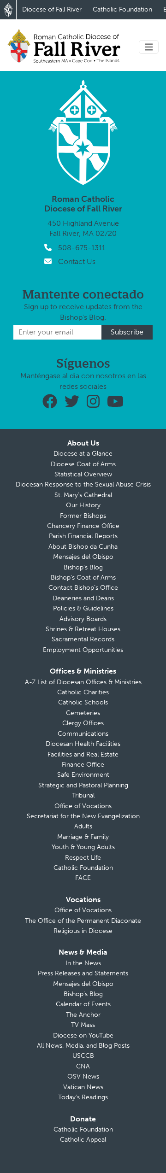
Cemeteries (83, 713)
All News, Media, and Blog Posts (83, 1046)
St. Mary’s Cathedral (83, 495)
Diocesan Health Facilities (83, 744)
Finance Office (83, 764)
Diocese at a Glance (83, 453)
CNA (83, 1066)
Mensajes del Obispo (83, 557)
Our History (83, 505)
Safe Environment (83, 775)
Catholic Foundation (122, 9)
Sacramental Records (83, 639)
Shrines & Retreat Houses (83, 629)
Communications (83, 734)
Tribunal (83, 795)
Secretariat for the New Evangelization (83, 816)
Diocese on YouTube (83, 1035)
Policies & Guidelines (83, 608)
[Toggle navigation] (149, 47)
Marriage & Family (83, 837)
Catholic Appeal (83, 1140)
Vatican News (83, 1087)
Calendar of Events (83, 1004)
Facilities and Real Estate (83, 754)
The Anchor (83, 1015)
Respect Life (83, 858)
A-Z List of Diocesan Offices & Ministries (83, 682)
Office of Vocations (83, 806)
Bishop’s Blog (83, 567)
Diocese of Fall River (52, 9)
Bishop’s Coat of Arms (83, 577)
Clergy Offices (83, 723)
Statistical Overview (83, 474)
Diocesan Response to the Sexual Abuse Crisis (83, 484)
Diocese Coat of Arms (83, 464)
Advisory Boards (83, 619)
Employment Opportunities (83, 650)
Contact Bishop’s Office (83, 588)
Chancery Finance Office (83, 526)
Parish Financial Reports (83, 536)
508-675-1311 (81, 247)
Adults (83, 826)
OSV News (83, 1076)
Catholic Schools (83, 702)
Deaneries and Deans (83, 598)
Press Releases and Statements (83, 973)
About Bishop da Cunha (83, 547)
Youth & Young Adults (83, 847)
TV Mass (83, 1025)
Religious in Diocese (83, 931)
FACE (83, 878)
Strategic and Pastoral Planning (83, 785)
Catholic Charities (83, 692)
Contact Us (76, 261)
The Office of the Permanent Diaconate (83, 921)
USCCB (83, 1056)
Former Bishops (83, 516)
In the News (83, 963)
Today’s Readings (83, 1097)
